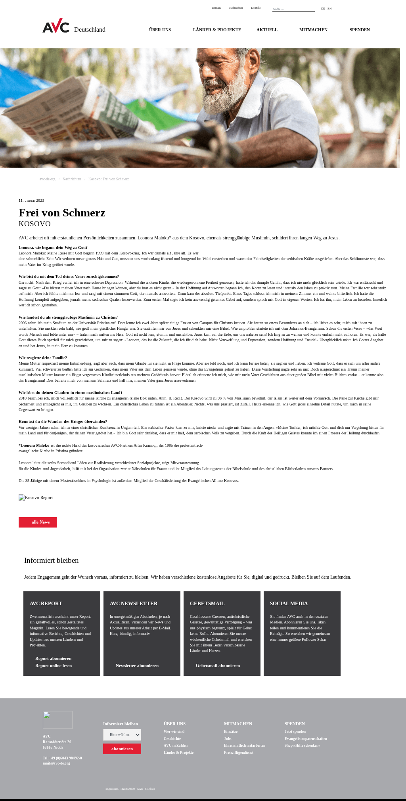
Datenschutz (128, 789)
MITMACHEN (313, 30)
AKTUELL (267, 30)
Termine (216, 8)
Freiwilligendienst (238, 753)
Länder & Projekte (178, 753)
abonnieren (122, 749)
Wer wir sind (174, 732)
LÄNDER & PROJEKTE (217, 30)
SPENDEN (360, 30)
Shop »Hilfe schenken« (302, 745)
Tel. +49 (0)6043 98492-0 (62, 758)
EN (329, 8)
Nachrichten (236, 8)
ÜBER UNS (160, 30)
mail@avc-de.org (56, 763)
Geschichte (172, 739)
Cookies (150, 789)
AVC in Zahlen (176, 745)
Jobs (228, 739)
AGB (140, 789)
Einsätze (230, 732)
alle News (40, 522)
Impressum (112, 789)
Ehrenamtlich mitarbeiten (244, 745)
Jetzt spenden (295, 732)
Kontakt (255, 8)
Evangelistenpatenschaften (306, 739)
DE (323, 8)
